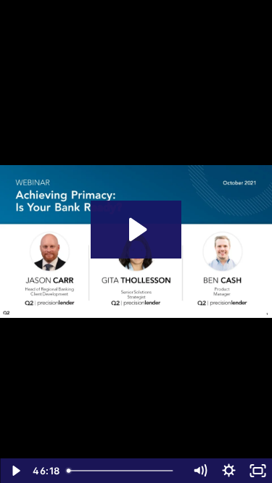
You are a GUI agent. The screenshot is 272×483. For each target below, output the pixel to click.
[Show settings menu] (228, 470)
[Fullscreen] (257, 470)
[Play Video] (14, 470)
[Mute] (199, 470)
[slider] (123, 470)
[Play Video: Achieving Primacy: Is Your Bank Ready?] (136, 230)
